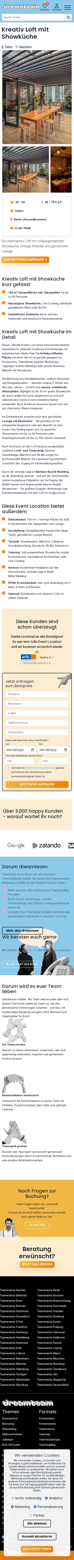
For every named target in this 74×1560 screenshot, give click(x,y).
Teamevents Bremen (13, 1306)
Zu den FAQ (37, 1225)
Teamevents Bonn (11, 1300)
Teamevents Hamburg (14, 1332)
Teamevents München (51, 1358)
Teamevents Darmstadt (51, 1306)
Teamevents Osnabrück (51, 1369)
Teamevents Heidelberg (14, 1337)
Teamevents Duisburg (50, 1316)
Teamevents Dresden (50, 1311)
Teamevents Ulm (47, 1374)
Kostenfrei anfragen (37, 784)
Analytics (56, 1498)
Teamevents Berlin (48, 1290)
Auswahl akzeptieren (37, 1536)
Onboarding (9, 1429)
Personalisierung (50, 1507)
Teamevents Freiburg (50, 1327)
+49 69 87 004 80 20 (23, 964)
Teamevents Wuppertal (51, 1379)
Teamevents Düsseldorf (15, 1316)
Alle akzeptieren (37, 1549)
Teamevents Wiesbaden (15, 1379)
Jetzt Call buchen (37, 1264)
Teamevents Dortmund (14, 1311)
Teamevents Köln (11, 1348)
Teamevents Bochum (50, 1295)
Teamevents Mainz (49, 1353)
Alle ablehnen (37, 1523)
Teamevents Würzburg (14, 1385)
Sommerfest (10, 1418)
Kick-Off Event (11, 1445)
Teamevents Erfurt (11, 1321)
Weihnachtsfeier (12, 1434)
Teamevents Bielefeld (13, 1295)
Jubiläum (7, 1439)
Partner (38, 1515)
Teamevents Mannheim (14, 1358)
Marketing (22, 1507)
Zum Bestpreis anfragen (24, 259)
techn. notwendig (28, 1498)
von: (8, 744)
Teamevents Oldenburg (14, 1369)
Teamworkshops (49, 1439)
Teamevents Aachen (13, 1290)
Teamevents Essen (49, 1321)
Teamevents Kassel (49, 1342)
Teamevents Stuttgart (13, 1374)
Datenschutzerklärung (40, 767)
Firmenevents (47, 1423)
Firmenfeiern (47, 1418)
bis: (41, 744)
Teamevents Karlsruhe (14, 1342)
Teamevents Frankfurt (14, 1327)
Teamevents (46, 1429)
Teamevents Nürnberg (51, 1364)
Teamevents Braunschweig (54, 1300)
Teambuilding (47, 1445)
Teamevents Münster (13, 1364)
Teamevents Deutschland (52, 1385)
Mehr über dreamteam (22, 930)
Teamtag (44, 1434)
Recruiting (8, 1423)
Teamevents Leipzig (49, 1348)
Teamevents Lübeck (12, 1353)
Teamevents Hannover (51, 1332)
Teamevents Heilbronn (51, 1337)
